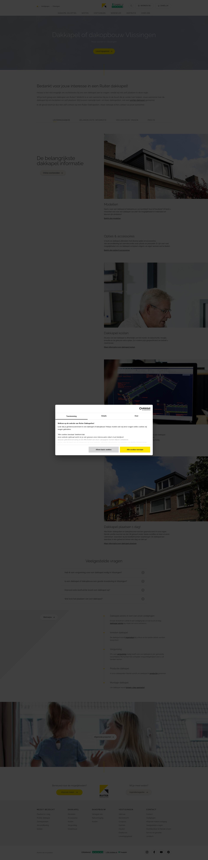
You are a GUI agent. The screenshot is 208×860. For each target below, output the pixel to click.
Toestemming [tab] (71, 416)
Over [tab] (136, 416)
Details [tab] (104, 416)
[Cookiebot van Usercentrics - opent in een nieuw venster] (140, 408)
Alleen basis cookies (103, 449)
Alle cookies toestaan (135, 449)
